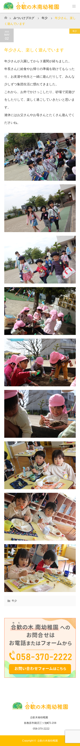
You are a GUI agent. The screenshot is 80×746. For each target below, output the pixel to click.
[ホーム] (5, 16)
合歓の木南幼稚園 (47, 740)
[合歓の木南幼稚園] (40, 708)
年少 (75, 31)
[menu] (73, 6)
